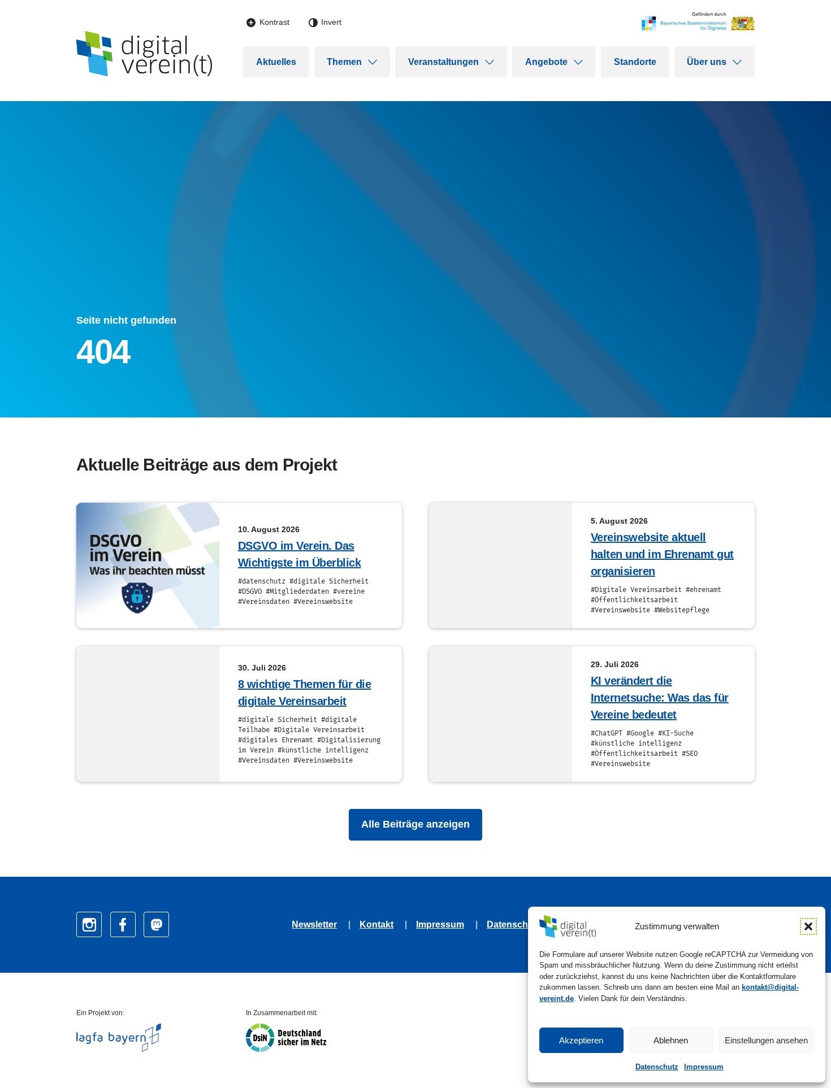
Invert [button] (331, 22)
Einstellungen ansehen (766, 1040)
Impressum (704, 1067)
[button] (808, 926)
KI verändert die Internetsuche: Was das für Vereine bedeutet (660, 697)
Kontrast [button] (274, 22)
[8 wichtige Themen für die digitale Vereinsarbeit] (147, 714)
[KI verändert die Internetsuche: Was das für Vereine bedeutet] (500, 714)
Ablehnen (670, 1040)
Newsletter (314, 924)
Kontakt (376, 924)
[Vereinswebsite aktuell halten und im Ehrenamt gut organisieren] (500, 565)
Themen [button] (344, 62)
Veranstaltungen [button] (443, 62)
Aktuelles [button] (276, 62)
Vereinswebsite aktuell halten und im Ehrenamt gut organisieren (662, 554)
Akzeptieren (581, 1040)
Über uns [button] (706, 62)
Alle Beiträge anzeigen (415, 824)
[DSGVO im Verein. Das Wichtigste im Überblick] (147, 565)
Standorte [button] (635, 62)
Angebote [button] (546, 62)
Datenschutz (656, 1067)
